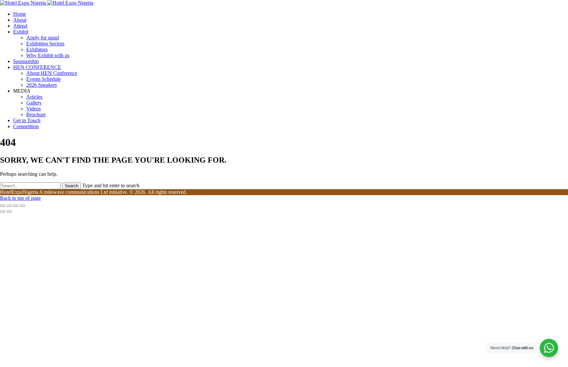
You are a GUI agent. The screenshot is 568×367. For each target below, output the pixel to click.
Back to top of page (20, 198)
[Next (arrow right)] (9, 212)
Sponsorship (26, 61)
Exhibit (20, 31)
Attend (20, 26)
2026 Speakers (41, 85)
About (19, 20)
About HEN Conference (51, 73)
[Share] (9, 206)
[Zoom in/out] (22, 206)
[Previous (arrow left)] (2, 212)
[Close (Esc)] (2, 206)
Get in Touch (26, 120)
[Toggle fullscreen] (15, 206)
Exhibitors (37, 49)
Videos (33, 108)
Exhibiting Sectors (45, 43)
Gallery (34, 102)
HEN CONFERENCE (37, 67)
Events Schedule (43, 79)
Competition (26, 126)
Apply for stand (42, 37)
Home (19, 14)
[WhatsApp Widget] (549, 348)
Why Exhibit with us (47, 55)
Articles (34, 97)
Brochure (36, 114)
